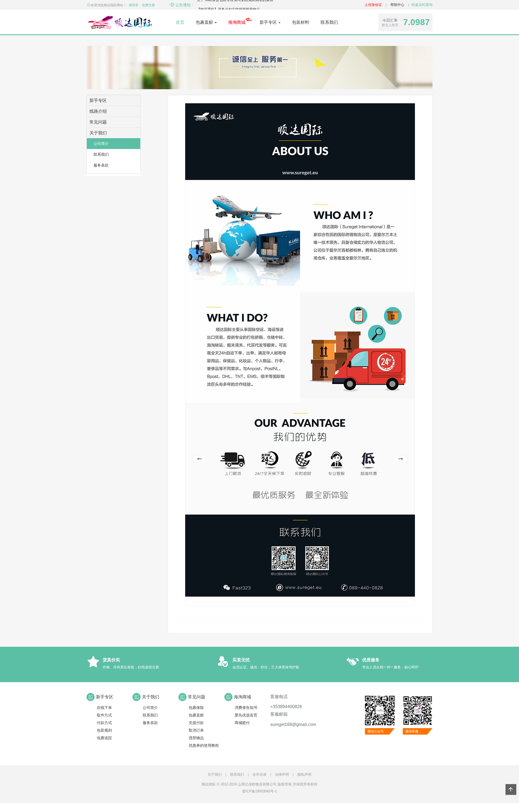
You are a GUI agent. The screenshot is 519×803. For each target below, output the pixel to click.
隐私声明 (304, 774)
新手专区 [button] (269, 22)
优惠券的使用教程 (204, 745)
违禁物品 (196, 738)
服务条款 (101, 165)
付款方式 (104, 723)
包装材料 (300, 22)
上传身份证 (373, 5)
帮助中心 (397, 5)
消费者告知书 (246, 707)
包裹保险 (196, 707)
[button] (237, 22)
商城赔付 (242, 723)
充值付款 (196, 723)
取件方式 (104, 715)
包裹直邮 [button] (205, 22)
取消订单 (196, 730)
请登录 (133, 5)
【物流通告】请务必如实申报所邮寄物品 (228, 5)
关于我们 (215, 774)
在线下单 (104, 707)
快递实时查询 (421, 5)
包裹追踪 (104, 738)
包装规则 (104, 730)
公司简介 (101, 143)
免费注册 (148, 5)
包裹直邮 (196, 715)
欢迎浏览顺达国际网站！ (109, 5)
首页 (180, 22)
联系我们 (329, 22)
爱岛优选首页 (246, 715)
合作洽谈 (259, 774)
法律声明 (282, 774)
